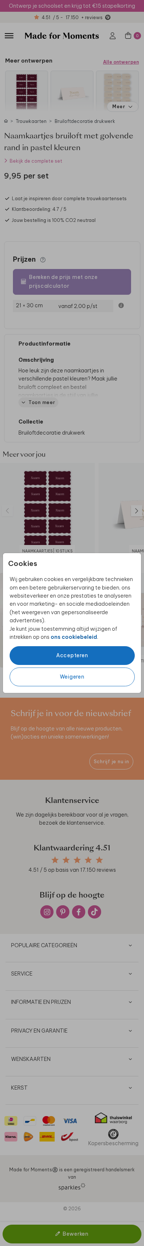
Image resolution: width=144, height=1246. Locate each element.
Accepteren (72, 655)
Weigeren (72, 676)
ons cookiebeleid (74, 637)
